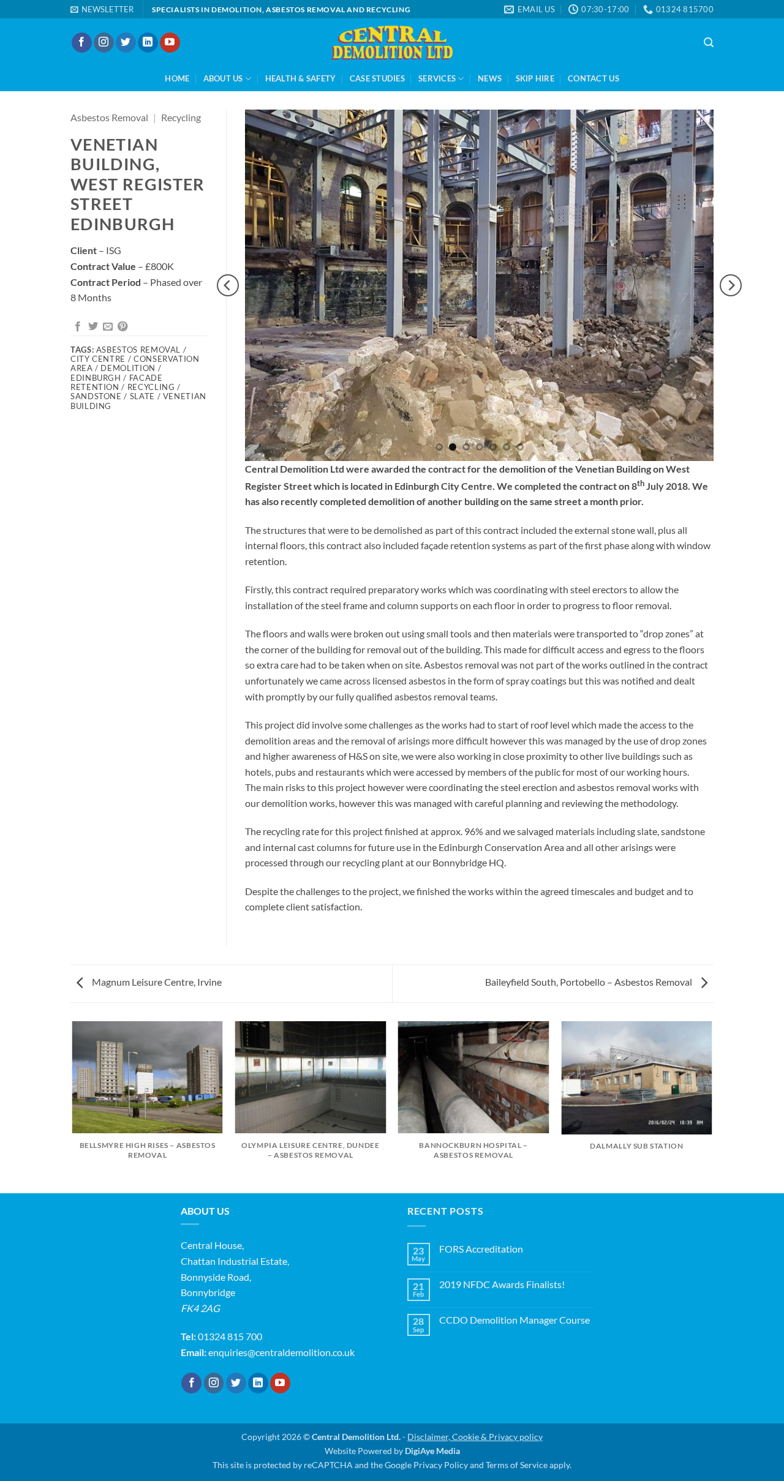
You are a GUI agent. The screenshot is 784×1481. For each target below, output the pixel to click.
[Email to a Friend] (108, 326)
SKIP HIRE (535, 78)
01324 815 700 (230, 1336)
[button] (102, 9)
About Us (223, 78)
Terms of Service (517, 1465)
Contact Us (593, 78)
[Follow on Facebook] (82, 42)
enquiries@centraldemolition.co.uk (281, 1352)
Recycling (181, 117)
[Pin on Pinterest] (122, 326)
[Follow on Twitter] (126, 42)
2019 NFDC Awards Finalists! (502, 1284)
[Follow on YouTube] (170, 42)
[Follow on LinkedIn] (148, 42)
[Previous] (228, 285)
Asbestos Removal (109, 117)
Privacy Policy (440, 1465)
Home (177, 78)
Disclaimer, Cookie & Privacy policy (475, 1436)
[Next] (731, 285)
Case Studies (377, 78)
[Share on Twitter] (93, 326)
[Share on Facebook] (78, 326)
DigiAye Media (432, 1450)
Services (437, 78)
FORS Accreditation (481, 1248)
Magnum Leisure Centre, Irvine (156, 982)
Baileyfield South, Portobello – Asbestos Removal (589, 982)
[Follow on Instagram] (104, 42)
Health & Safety (300, 78)
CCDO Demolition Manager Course (514, 1319)
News (490, 78)
